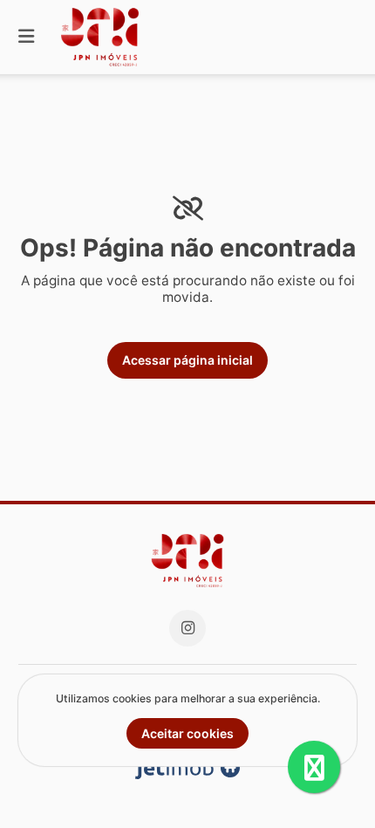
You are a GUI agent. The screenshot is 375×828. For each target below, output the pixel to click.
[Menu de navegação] (26, 37)
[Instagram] (187, 628)
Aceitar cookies (187, 733)
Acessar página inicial (187, 359)
